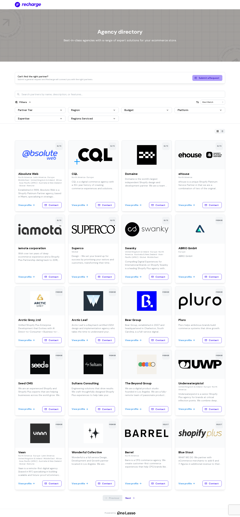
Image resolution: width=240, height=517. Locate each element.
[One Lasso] (126, 513)
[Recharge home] (28, 4)
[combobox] (120, 94)
